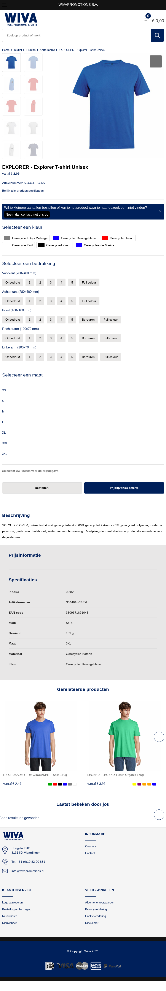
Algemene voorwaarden (99, 902)
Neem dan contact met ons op (27, 214)
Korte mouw (47, 50)
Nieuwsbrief (9, 923)
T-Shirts (31, 50)
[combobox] (76, 35)
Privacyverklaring (96, 909)
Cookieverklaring (95, 916)
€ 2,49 (12, 784)
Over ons (91, 846)
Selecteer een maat (22, 374)
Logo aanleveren (12, 902)
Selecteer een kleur (22, 227)
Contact (90, 853)
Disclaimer (91, 923)
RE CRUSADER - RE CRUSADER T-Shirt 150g (35, 774)
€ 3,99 (96, 784)
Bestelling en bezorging (16, 909)
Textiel (18, 50)
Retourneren (9, 916)
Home (6, 50)
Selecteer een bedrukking (28, 263)
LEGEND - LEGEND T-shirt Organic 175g (115, 774)
